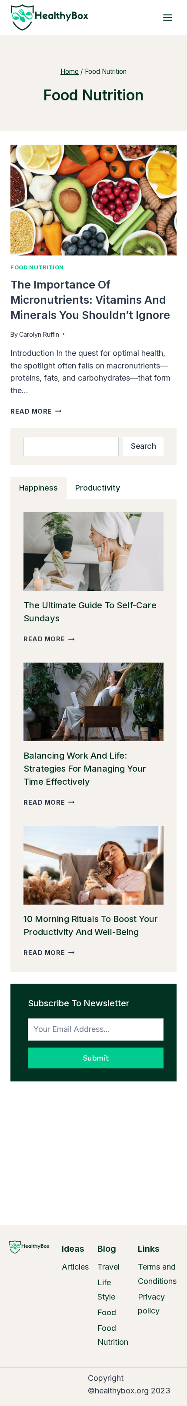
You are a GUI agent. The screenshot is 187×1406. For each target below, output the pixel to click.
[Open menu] (167, 17)
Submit (96, 1057)
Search (143, 446)
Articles (75, 1266)
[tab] (38, 488)
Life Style (106, 1289)
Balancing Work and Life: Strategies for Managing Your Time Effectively (84, 768)
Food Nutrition (37, 267)
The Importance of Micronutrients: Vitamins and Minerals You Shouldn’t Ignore (90, 300)
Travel (108, 1266)
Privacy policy (151, 1303)
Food (106, 1312)
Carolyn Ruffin (39, 334)
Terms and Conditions (157, 1273)
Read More (35, 411)
